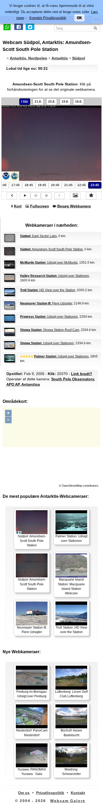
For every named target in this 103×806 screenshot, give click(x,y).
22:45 (81, 185)
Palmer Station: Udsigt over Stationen (71, 538)
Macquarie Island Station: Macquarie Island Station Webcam (71, 586)
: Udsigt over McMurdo (49, 262)
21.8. (38, 101)
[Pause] (35, 195)
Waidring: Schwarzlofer (71, 772)
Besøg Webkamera (74, 206)
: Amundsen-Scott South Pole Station (51, 249)
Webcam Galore (67, 801)
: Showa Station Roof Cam (49, 330)
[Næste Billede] (59, 195)
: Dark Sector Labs (38, 236)
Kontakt (78, 793)
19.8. (65, 101)
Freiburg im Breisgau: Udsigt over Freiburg (31, 694)
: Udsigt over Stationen (54, 276)
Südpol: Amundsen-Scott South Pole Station (32, 540)
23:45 (95, 185)
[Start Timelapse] (25, 195)
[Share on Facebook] (18, 26)
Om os (24, 793)
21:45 (68, 185)
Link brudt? (81, 374)
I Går (24, 101)
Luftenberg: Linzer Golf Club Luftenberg (71, 694)
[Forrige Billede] (12, 195)
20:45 (55, 185)
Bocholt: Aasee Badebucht (71, 733)
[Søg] (95, 28)
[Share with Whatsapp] (7, 26)
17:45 (15, 185)
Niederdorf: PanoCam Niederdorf (32, 733)
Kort (18, 206)
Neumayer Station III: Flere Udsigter (32, 630)
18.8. (78, 101)
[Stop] (46, 195)
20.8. (51, 101)
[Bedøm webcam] (91, 195)
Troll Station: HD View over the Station (71, 630)
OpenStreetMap (72, 485)
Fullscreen (39, 206)
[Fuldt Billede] (75, 195)
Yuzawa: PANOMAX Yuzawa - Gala (31, 772)
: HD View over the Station (47, 290)
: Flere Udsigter (46, 303)
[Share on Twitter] (30, 26)
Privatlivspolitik (50, 793)
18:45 (29, 185)
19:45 (42, 185)
